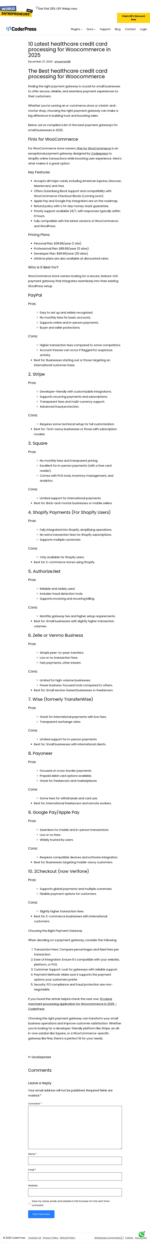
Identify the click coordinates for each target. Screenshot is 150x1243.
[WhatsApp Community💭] (109, 1238)
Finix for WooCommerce (94, 148)
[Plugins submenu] (81, 29)
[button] (133, 18)
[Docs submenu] (95, 29)
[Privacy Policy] (50, 1238)
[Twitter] (129, 1238)
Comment (35, 1103)
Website (33, 1185)
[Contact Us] (34, 1238)
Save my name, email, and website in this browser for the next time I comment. (71, 1203)
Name (32, 1154)
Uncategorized (41, 1057)
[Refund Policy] (67, 1238)
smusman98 (62, 61)
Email (32, 1169)
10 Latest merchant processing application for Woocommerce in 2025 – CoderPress (72, 1004)
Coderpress (99, 153)
